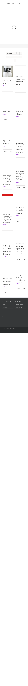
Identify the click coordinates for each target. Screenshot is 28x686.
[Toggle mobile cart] (20, 7)
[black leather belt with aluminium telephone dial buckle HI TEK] (20, 101)
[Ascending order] (20, 53)
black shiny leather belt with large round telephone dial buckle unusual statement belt (7, 281)
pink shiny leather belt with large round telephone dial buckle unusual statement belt (20, 210)
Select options (18, 221)
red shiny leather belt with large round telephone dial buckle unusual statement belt (20, 279)
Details (11, 89)
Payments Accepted (19, 304)
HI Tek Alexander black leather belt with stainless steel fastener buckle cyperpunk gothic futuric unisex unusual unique (7, 217)
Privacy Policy (5, 307)
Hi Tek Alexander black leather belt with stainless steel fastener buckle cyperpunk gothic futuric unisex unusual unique (20, 176)
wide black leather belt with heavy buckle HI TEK (7, 111)
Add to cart (5, 89)
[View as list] (15, 60)
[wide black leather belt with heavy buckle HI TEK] (7, 101)
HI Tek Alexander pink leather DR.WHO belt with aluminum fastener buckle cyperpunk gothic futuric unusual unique (20, 248)
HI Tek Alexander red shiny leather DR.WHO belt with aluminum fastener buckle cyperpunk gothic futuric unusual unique (7, 250)
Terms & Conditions (6, 309)
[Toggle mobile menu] (25, 7)
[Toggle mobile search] (23, 7)
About (4, 304)
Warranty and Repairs (19, 307)
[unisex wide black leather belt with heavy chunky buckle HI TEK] (7, 71)
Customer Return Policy (20, 309)
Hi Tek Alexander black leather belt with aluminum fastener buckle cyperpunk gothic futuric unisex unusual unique (20, 148)
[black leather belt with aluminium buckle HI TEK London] (7, 131)
